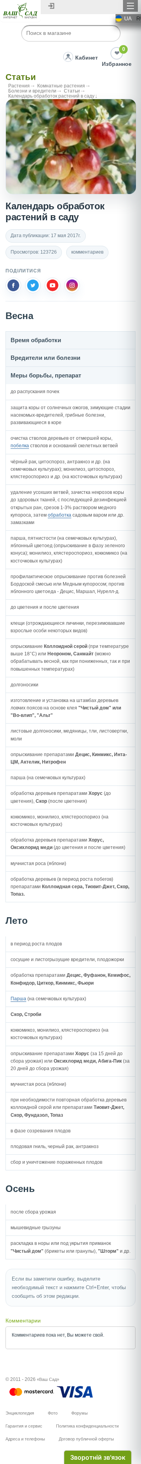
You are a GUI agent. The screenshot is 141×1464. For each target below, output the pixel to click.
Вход (51, 6)
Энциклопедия (19, 1413)
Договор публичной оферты (86, 1439)
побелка (20, 445)
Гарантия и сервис (23, 1426)
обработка (59, 515)
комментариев (87, 252)
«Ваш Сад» (48, 1379)
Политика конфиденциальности (87, 1426)
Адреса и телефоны (25, 1439)
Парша (18, 998)
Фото (53, 1413)
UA (128, 18)
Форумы (79, 1413)
